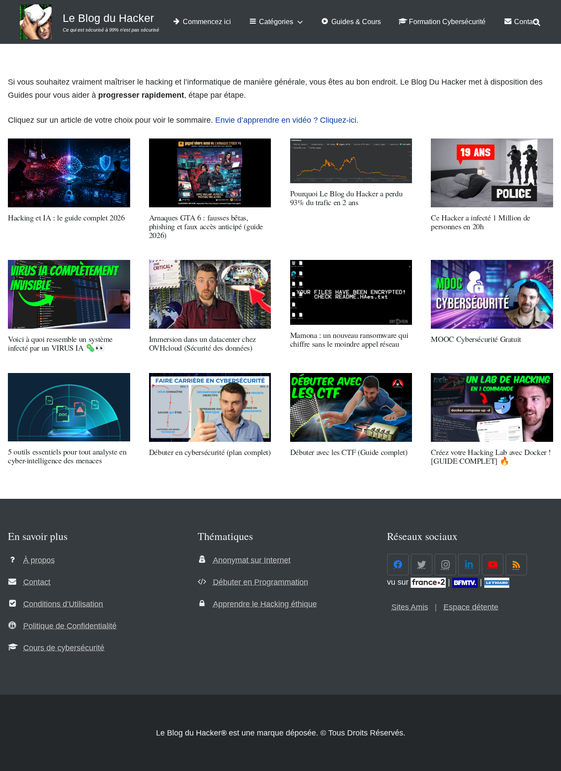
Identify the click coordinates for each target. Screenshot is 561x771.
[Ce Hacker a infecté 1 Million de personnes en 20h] (492, 173)
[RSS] (516, 565)
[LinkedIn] (469, 565)
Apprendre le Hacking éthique (265, 604)
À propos (39, 560)
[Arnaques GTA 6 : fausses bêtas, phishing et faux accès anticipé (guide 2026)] (210, 173)
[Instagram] (445, 565)
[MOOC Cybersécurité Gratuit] (492, 294)
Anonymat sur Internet (252, 560)
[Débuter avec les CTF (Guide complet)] (351, 407)
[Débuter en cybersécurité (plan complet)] (210, 407)
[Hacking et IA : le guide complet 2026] (69, 173)
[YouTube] (493, 565)
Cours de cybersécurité (63, 647)
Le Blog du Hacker (108, 18)
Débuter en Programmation (260, 582)
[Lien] (36, 21)
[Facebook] (398, 565)
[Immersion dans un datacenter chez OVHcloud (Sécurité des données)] (210, 294)
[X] (422, 565)
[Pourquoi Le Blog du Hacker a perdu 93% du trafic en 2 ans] (351, 161)
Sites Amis (409, 607)
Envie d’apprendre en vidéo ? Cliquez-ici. (287, 120)
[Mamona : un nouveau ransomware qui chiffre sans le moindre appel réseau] (351, 292)
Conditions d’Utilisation (63, 604)
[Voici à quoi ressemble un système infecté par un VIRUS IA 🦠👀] (69, 294)
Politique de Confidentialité (70, 626)
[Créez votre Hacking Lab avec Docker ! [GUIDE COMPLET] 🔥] (492, 407)
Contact (36, 582)
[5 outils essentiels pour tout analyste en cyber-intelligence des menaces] (69, 407)
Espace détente (471, 607)
